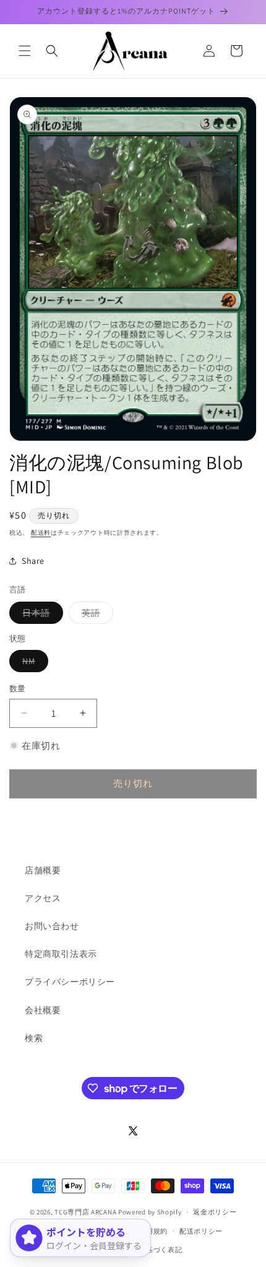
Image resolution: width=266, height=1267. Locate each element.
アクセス (43, 898)
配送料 (41, 533)
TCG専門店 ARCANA (85, 1212)
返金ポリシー (214, 1212)
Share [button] (33, 560)
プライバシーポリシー (70, 981)
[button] (24, 50)
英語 (95, 615)
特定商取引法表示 (61, 953)
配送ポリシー (201, 1231)
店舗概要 (43, 870)
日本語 (40, 615)
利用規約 (153, 1231)
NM (33, 663)
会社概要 (43, 1010)
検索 (34, 1038)
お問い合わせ (52, 926)
